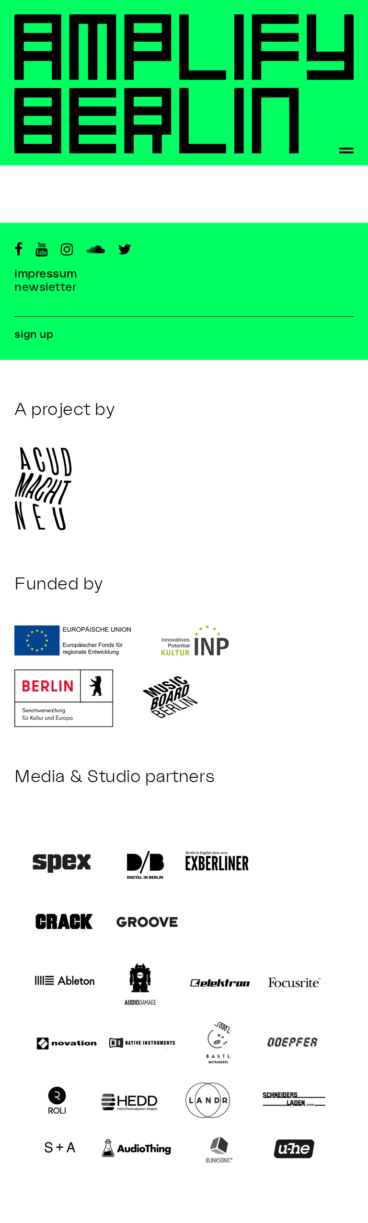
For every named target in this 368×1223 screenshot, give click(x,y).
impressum (45, 273)
